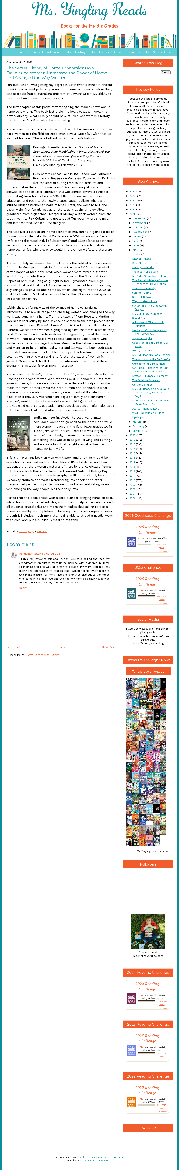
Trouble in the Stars (145, 271)
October (138, 227)
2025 (133, 196)
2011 (132, 475)
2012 (133, 471)
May (136, 250)
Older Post (108, 646)
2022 (133, 209)
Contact (37, 52)
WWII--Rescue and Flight (148, 413)
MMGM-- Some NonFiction (149, 276)
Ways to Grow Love (144, 301)
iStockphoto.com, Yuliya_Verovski (96, 1160)
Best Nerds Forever (144, 263)
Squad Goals (140, 318)
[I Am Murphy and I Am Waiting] (130, 729)
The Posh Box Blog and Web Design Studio (102, 1157)
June (136, 245)
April (136, 254)
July (136, 241)
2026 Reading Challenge (147, 529)
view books (163, 551)
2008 (133, 489)
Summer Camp (141, 292)
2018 (133, 444)
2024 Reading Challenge (147, 986)
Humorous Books (137, 52)
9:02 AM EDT (52, 553)
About (24, 52)
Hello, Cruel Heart (144, 350)
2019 (133, 439)
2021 (133, 214)
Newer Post (13, 646)
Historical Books (110, 52)
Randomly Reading (31, 553)
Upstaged (138, 417)
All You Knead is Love (145, 408)
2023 (133, 205)
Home (12, 52)
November (140, 223)
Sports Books (162, 52)
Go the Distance (142, 384)
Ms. (139, 538)
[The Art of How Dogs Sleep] (150, 820)
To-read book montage (148, 671)
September (140, 232)
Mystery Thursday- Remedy (150, 376)
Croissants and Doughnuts (149, 363)
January (138, 430)
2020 (133, 435)
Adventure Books (59, 52)
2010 (133, 480)
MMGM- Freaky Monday (147, 313)
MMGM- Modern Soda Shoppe (151, 355)
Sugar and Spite (142, 338)
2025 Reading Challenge (147, 581)
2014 (133, 462)
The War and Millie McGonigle (151, 359)
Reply (23, 588)
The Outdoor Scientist (146, 380)
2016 (133, 453)
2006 (133, 498)
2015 (133, 457)
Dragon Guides (141, 258)
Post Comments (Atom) (43, 655)
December (140, 218)
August (137, 236)
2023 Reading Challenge (147, 1038)
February (139, 426)
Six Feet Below (141, 297)
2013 (133, 466)
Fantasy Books (85, 52)
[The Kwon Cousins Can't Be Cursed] (157, 811)
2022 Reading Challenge (147, 1090)
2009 (133, 484)
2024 (133, 200)
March (137, 421)
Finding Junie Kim (143, 267)
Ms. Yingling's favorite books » (154, 851)
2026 (133, 191)
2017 (133, 448)
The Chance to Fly (144, 288)
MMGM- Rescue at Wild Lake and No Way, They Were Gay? (150, 392)
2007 (133, 493)
